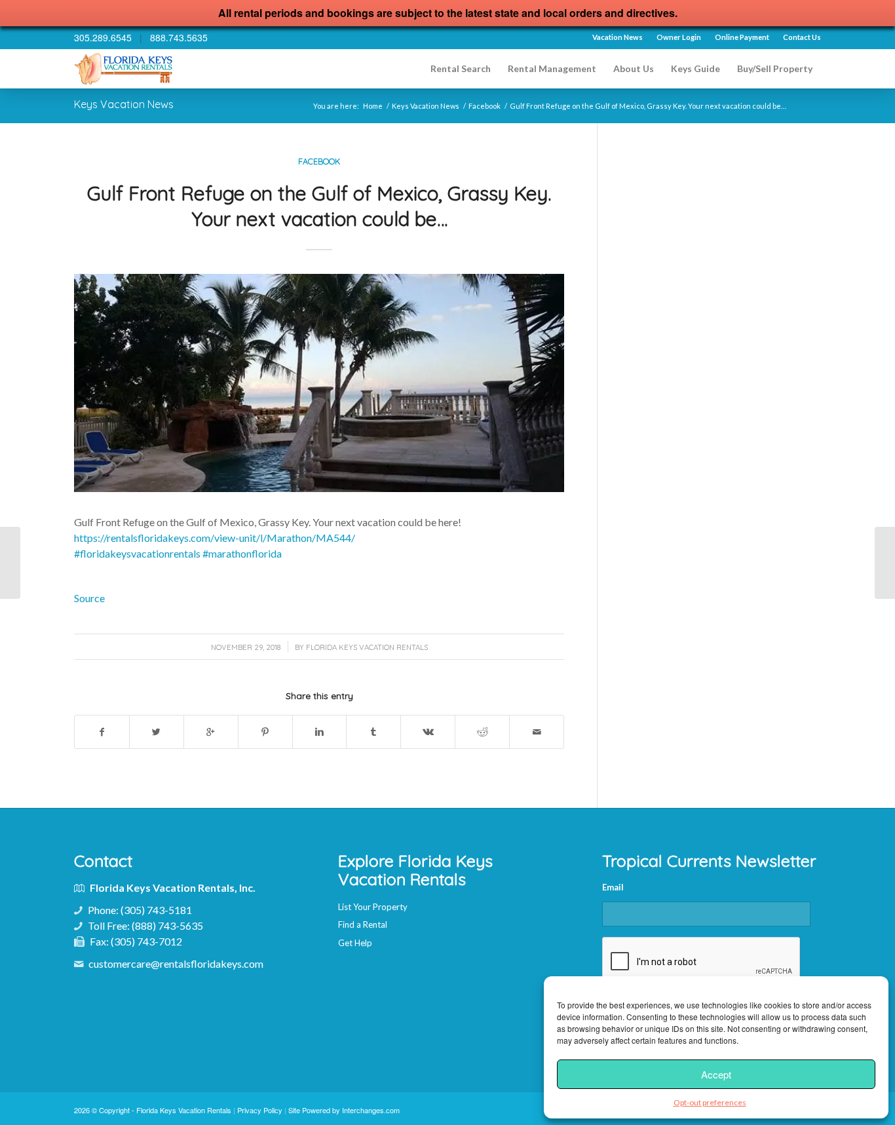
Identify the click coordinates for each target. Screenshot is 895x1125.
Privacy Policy (259, 1110)
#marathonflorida (242, 553)
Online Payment (742, 37)
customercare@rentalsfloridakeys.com (175, 963)
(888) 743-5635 (167, 925)
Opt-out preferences (710, 1102)
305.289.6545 (103, 37)
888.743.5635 (179, 37)
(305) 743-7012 (146, 941)
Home (373, 106)
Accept (716, 1074)
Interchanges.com (371, 1110)
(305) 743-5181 (156, 910)
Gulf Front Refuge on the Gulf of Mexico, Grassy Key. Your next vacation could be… (319, 206)
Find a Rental (362, 924)
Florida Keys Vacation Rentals (367, 647)
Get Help (355, 943)
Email (613, 887)
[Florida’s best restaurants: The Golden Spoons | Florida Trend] (10, 563)
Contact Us (802, 37)
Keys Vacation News (124, 104)
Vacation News (617, 37)
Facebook (484, 106)
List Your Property (373, 907)
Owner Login (679, 37)
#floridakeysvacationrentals (137, 553)
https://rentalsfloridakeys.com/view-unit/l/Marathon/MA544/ (214, 537)
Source (89, 598)
